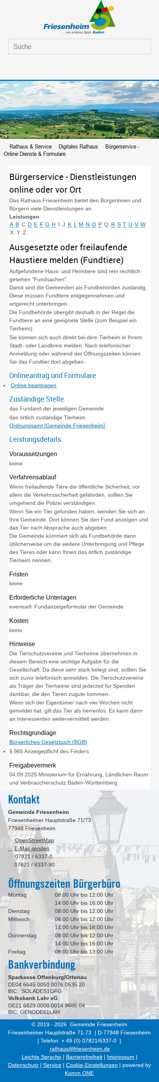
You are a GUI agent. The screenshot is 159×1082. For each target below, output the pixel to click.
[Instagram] (87, 68)
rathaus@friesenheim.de (80, 1049)
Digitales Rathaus (78, 146)
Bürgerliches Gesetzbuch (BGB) (48, 742)
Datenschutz (23, 1065)
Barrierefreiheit (84, 1057)
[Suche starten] (138, 47)
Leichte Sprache (41, 1057)
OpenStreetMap (34, 840)
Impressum (120, 1057)
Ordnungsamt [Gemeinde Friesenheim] (57, 425)
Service (52, 1065)
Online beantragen (33, 385)
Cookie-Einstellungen (92, 1065)
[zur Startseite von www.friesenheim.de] (79, 33)
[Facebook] (69, 68)
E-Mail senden (31, 848)
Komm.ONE (79, 1073)
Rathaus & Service (31, 146)
